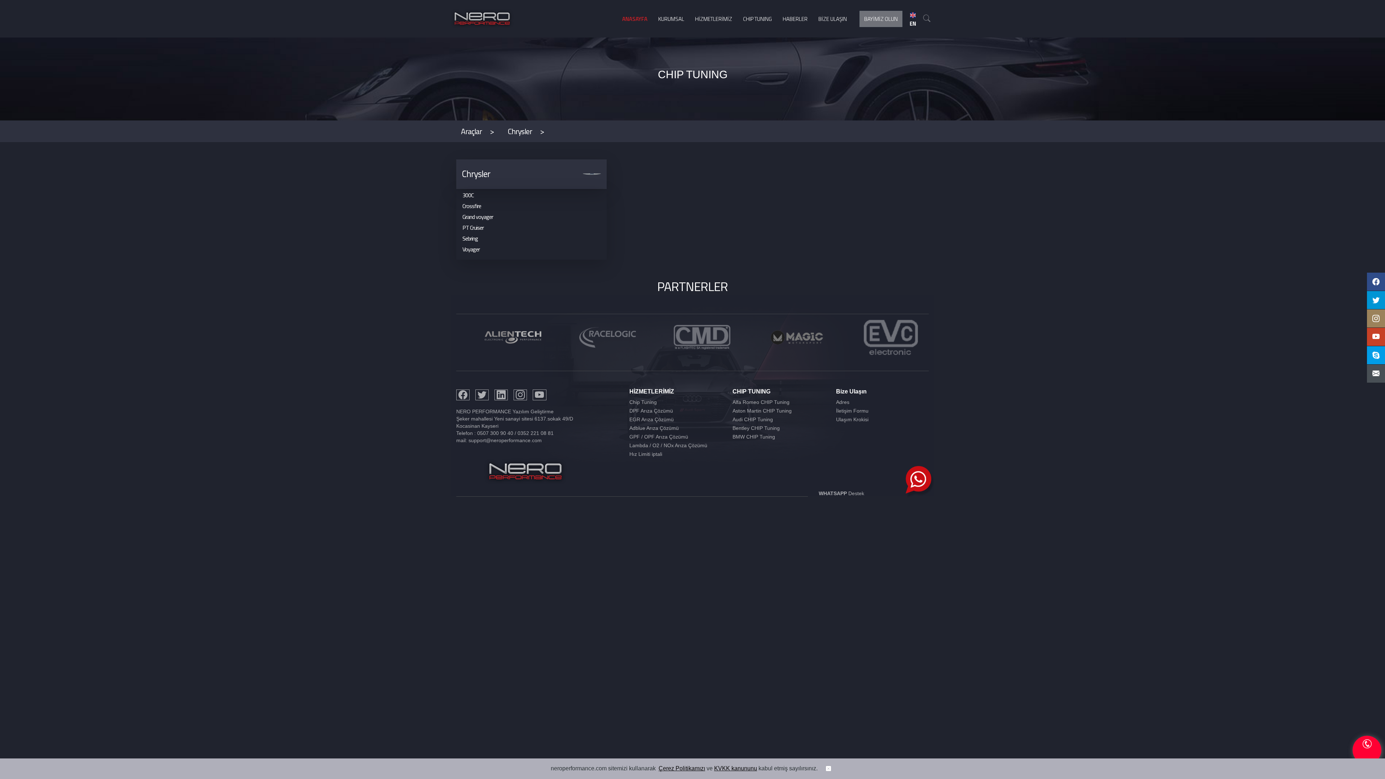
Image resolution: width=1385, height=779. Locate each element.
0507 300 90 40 (495, 433)
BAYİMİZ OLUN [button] (881, 19)
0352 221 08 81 (536, 433)
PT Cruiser (473, 227)
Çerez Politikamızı (682, 768)
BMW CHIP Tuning (754, 437)
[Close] (828, 768)
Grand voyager (477, 216)
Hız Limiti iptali (645, 454)
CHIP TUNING (757, 19)
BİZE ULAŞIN (832, 19)
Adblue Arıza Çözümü (654, 428)
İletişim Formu (852, 411)
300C (468, 195)
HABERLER (795, 19)
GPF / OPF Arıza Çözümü (658, 437)
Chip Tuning (643, 402)
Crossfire (471, 206)
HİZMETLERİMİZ (713, 19)
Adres (842, 402)
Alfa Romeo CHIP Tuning (761, 402)
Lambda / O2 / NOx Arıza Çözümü (668, 445)
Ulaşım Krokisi (852, 419)
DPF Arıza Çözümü (651, 411)
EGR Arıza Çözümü (651, 419)
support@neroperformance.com (505, 440)
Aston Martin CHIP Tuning (762, 411)
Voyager (471, 249)
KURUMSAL (671, 19)
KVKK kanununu (735, 768)
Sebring (470, 238)
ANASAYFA (634, 19)
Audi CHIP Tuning (753, 419)
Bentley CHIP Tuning (756, 428)
